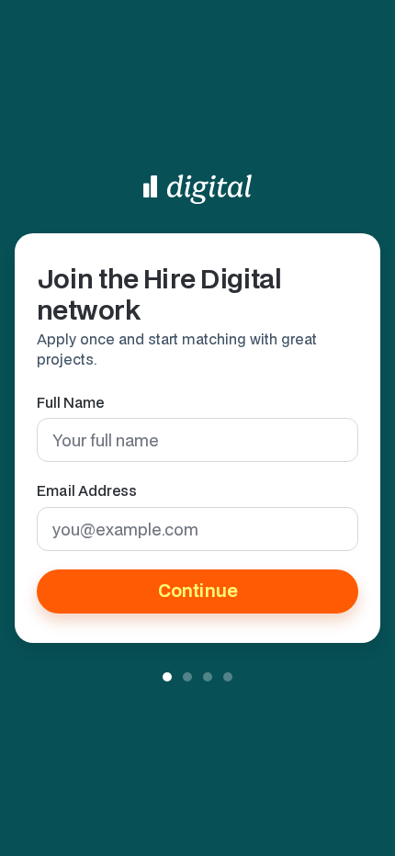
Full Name (70, 402)
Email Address (87, 490)
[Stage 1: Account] (167, 676)
